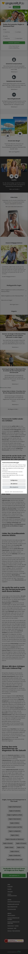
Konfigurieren (6, 477)
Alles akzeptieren (14, 487)
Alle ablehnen (14, 483)
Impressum (7, 491)
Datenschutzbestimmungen (18, 491)
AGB (11, 491)
